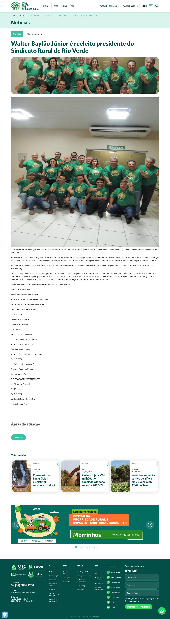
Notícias (18, 437)
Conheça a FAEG (67, 573)
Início (14, 15)
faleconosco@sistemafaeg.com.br (23, 593)
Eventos (52, 590)
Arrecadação (81, 586)
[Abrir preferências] (5, 615)
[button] (150, 525)
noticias (23, 15)
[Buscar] (156, 6)
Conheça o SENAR (83, 572)
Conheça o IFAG (98, 573)
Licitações (81, 590)
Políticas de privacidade (53, 601)
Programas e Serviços (53, 585)
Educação (52, 580)
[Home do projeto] (25, 6)
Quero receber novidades (138, 607)
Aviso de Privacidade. (132, 601)
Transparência (68, 578)
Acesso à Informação (99, 589)
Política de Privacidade (81, 581)
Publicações (99, 584)
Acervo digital (54, 576)
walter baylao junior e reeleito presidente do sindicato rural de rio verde (63, 15)
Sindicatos (66, 582)
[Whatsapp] (162, 611)
